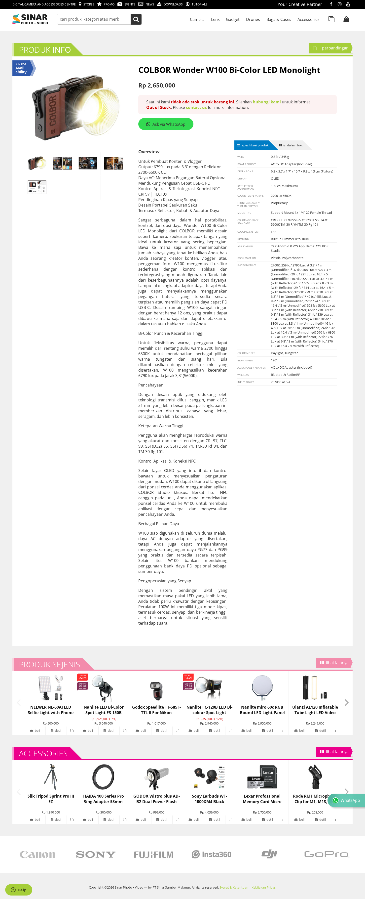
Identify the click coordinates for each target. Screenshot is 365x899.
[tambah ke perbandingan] (72, 731)
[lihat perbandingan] (331, 19)
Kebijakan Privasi (264, 887)
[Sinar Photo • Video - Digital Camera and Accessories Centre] (37, 19)
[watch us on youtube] (348, 4)
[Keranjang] (346, 19)
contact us (196, 107)
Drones (253, 19)
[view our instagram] (339, 4)
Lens (215, 19)
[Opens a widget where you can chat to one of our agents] (18, 890)
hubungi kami (267, 102)
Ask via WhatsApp (168, 124)
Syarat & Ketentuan (233, 887)
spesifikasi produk (255, 145)
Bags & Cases (278, 19)
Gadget (233, 19)
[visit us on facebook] (331, 4)
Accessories (308, 19)
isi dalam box (293, 145)
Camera (197, 19)
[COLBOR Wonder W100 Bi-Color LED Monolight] (37, 163)
